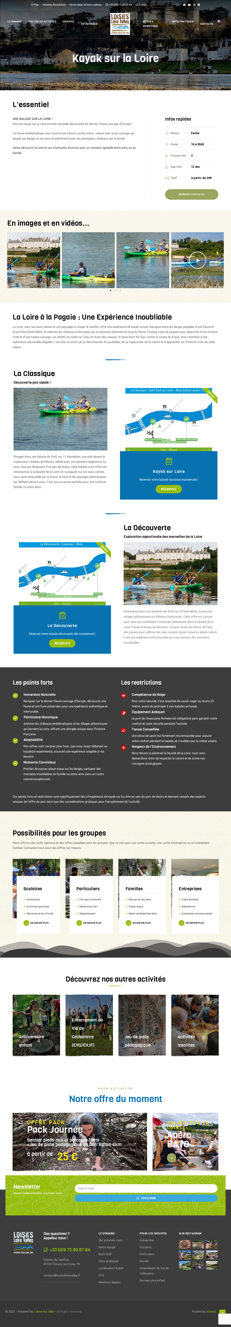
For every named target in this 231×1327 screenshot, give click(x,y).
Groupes (68, 21)
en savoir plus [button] (188, 1157)
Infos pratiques (182, 21)
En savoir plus (39, 923)
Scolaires (32, 889)
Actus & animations (150, 24)
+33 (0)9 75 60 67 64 (120, 4)
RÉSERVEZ (168, 489)
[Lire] (142, 260)
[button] (110, 290)
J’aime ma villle (44, 1311)
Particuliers (88, 889)
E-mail (142, 4)
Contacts (206, 24)
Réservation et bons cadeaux (86, 4)
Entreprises (89, 24)
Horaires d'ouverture (54, 4)
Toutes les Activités (42, 21)
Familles (134, 889)
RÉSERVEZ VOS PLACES (192, 194)
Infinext (211, 1311)
